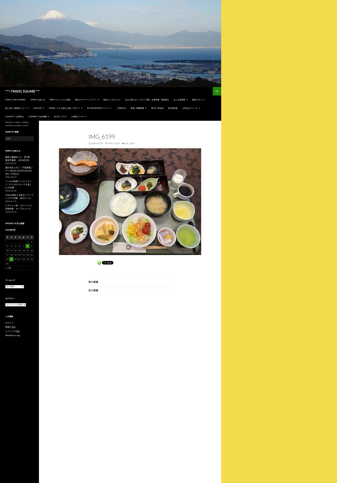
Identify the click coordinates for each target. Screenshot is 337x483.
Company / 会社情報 (37, 116)
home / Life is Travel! (15, 99)
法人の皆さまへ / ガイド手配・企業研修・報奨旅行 (147, 99)
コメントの (12, 331)
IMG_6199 (129, 143)
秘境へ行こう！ (199, 99)
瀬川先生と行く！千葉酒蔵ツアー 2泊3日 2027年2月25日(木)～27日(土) (19, 170)
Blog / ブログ (60, 116)
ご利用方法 (121, 108)
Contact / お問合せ (14, 116)
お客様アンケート (79, 116)
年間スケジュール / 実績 (60, 99)
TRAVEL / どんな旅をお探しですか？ (64, 108)
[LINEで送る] (99, 262)
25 (11, 259)
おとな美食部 (179, 99)
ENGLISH (38, 108)
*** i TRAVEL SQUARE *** (22, 91)
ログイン (9, 322)
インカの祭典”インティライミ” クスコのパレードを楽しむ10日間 (18, 184)
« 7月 (8, 268)
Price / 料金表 (157, 108)
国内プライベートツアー (85, 99)
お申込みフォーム (190, 108)
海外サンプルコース (112, 99)
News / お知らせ (38, 99)
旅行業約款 (173, 108)
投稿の (10, 327)
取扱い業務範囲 (137, 108)
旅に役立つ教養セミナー (16, 108)
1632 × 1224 (114, 143)
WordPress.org (12, 335)
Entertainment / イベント (99, 108)
